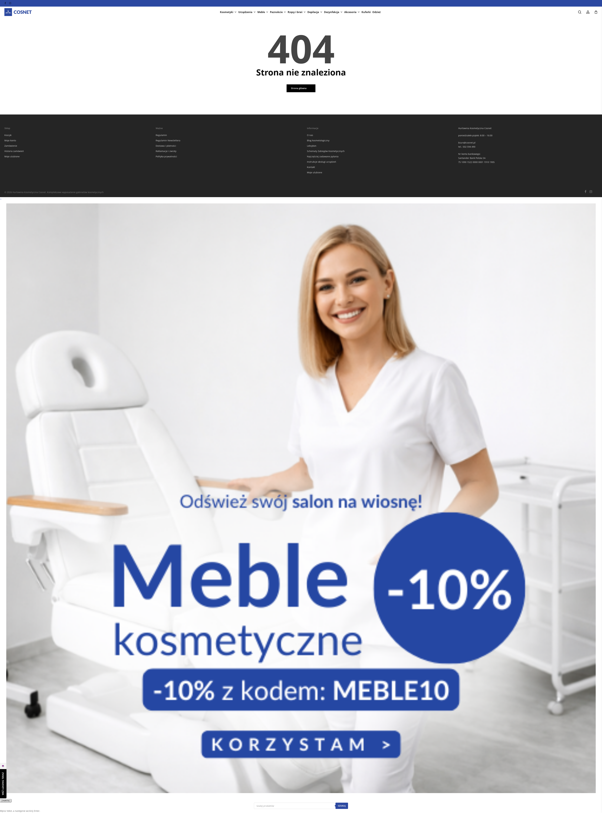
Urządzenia (245, 12)
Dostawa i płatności (166, 145)
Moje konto (10, 140)
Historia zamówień (14, 151)
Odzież (376, 12)
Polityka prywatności (166, 156)
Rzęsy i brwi (295, 12)
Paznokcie (276, 12)
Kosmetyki (226, 12)
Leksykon (311, 145)
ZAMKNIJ (5, 801)
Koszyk (7, 135)
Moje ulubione (12, 156)
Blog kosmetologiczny (318, 140)
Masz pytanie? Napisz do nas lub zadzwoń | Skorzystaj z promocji (301, 3)
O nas (310, 135)
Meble (261, 12)
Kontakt (311, 167)
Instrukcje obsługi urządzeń (321, 161)
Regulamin (161, 135)
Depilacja (313, 12)
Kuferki (366, 12)
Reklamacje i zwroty (166, 151)
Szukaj (342, 805)
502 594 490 (469, 146)
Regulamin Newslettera (168, 140)
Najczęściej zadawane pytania (322, 156)
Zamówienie (10, 145)
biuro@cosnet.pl (466, 142)
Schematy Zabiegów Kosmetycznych (326, 151)
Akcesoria (350, 12)
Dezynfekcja (331, 12)
